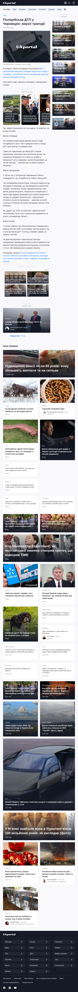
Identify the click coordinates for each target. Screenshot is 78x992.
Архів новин (17, 978)
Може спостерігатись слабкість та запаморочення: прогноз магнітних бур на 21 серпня (56, 671)
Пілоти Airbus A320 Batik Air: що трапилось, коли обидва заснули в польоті (20, 469)
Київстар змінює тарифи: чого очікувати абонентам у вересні (19, 594)
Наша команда (28, 978)
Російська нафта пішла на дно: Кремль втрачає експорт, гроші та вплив (57, 874)
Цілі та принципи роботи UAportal (46, 978)
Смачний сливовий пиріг (53, 409)
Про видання (7, 978)
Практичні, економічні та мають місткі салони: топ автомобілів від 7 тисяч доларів (20, 502)
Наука (59, 9)
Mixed (5, 15)
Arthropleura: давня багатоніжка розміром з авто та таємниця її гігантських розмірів (19, 451)
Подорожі (52, 9)
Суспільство (32, 9)
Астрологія (42, 9)
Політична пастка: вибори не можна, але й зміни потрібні (18, 917)
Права (61, 978)
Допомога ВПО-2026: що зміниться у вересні (18, 669)
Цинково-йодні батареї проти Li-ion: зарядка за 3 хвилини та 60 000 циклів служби (57, 502)
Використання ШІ (27, 982)
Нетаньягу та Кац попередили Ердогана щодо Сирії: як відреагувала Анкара (56, 651)
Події (14, 9)
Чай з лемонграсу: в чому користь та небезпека (55, 632)
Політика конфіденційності (11, 982)
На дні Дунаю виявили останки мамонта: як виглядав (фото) (19, 410)
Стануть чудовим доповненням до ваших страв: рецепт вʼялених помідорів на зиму (19, 486)
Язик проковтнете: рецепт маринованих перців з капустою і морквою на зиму (20, 874)
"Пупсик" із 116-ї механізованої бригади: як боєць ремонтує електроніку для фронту (20, 651)
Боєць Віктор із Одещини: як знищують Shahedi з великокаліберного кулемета (55, 614)
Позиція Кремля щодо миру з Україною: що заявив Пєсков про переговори (57, 595)
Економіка (22, 9)
